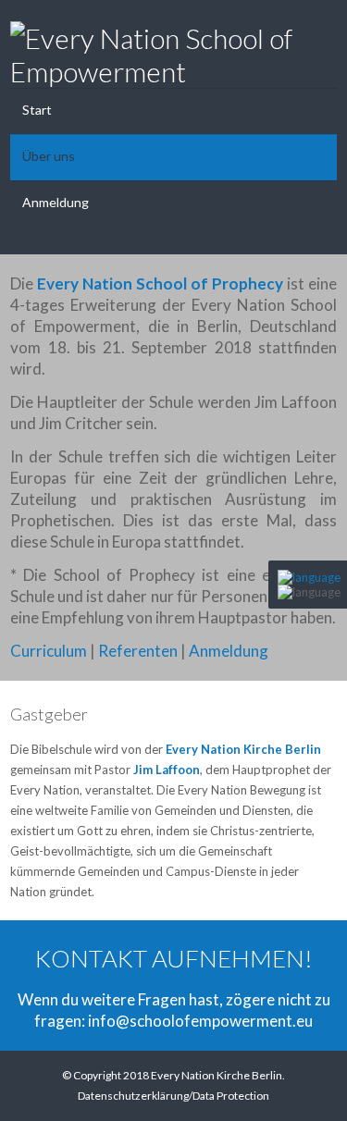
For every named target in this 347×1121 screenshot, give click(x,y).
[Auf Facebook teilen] (294, 697)
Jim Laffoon (166, 769)
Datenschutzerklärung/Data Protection (173, 1096)
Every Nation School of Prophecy (160, 283)
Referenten (138, 650)
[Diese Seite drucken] (257, 697)
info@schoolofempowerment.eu (200, 1020)
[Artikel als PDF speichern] (275, 697)
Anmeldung (228, 650)
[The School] (309, 577)
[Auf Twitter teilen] (312, 697)
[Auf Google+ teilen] (331, 697)
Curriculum (48, 650)
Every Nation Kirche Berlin (243, 749)
